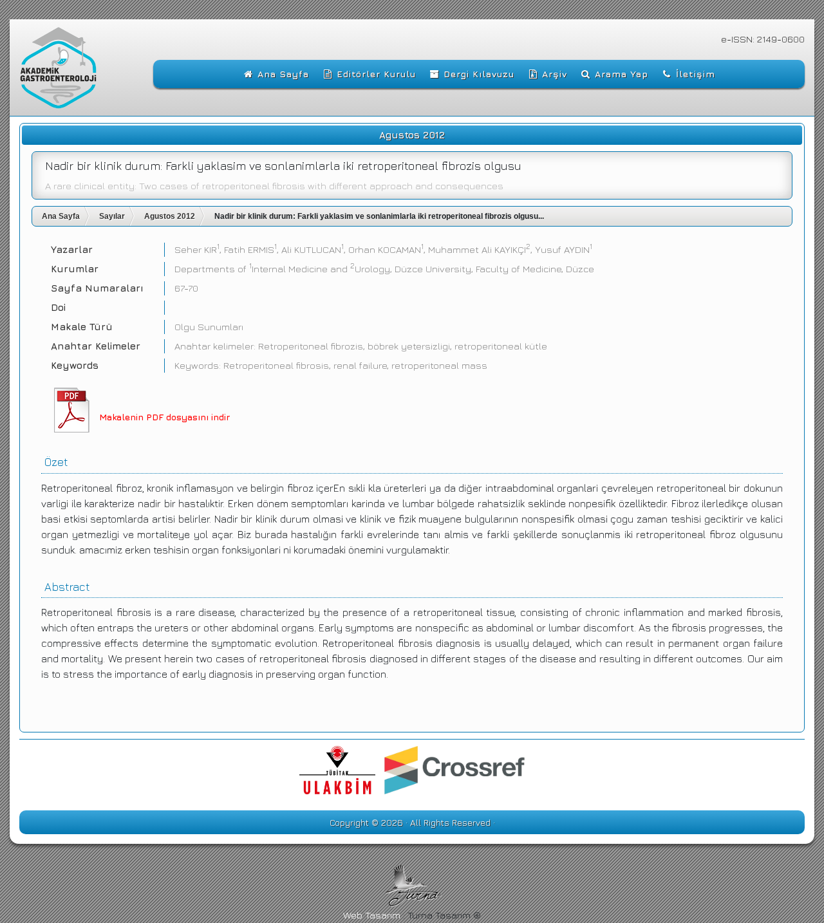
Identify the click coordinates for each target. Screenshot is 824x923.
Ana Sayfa (61, 216)
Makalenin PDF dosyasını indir (164, 416)
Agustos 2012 (169, 216)
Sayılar (112, 216)
